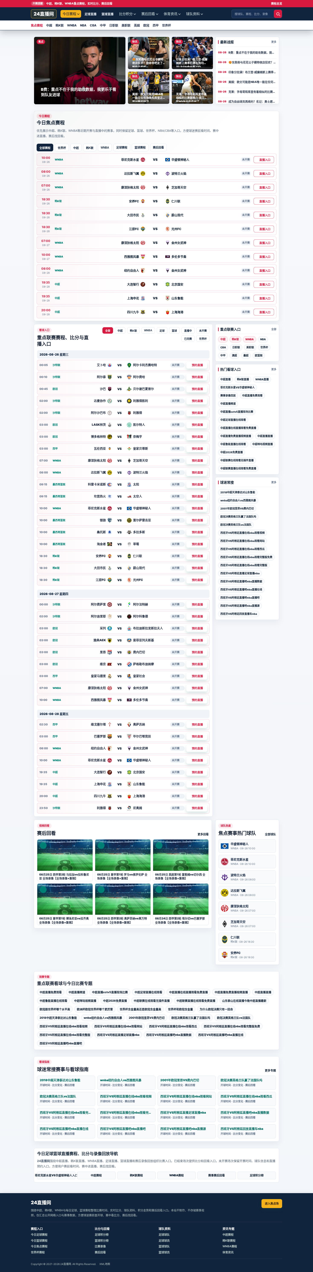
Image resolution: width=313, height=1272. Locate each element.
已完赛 (188, 338)
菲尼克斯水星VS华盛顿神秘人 (237, 387)
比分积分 (126, 14)
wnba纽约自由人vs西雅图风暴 (238, 500)
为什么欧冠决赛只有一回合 (216, 1009)
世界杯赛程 (38, 1252)
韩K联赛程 (136, 1175)
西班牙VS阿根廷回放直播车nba (238, 613)
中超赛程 (96, 1175)
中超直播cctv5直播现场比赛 (236, 411)
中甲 (103, 25)
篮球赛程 (140, 147)
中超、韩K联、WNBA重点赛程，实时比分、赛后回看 (72, 3)
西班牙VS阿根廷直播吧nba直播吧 (240, 597)
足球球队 (164, 1234)
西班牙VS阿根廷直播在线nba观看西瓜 (242, 549)
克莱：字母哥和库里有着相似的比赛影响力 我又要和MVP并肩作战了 (252, 91)
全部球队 (270, 834)
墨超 (245, 355)
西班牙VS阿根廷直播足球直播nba (240, 573)
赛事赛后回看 (216, 1175)
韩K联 (60, 25)
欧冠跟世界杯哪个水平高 (55, 1009)
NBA (83, 25)
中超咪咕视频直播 (262, 444)
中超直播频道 (228, 403)
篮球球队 (164, 1246)
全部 (107, 330)
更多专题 (270, 1070)
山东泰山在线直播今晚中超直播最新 (244, 1000)
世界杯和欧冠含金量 (180, 1009)
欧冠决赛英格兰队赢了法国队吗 (238, 516)
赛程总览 (276, 3)
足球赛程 (121, 147)
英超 (137, 25)
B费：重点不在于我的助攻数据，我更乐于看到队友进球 (252, 52)
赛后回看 (148, 14)
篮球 (174, 330)
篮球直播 (107, 14)
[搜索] (278, 14)
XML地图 (104, 1264)
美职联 (126, 25)
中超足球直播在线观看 (233, 419)
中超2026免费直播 (231, 452)
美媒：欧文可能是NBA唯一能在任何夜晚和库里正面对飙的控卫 (252, 82)
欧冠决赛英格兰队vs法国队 (235, 524)
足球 (162, 330)
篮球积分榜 (102, 1240)
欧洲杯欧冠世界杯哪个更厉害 (95, 1009)
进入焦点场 (272, 1203)
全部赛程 (44, 147)
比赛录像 (100, 1246)
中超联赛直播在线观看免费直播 (238, 468)
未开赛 (203, 330)
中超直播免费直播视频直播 (235, 436)
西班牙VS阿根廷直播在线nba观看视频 (242, 532)
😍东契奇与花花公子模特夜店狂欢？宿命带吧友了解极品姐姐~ (252, 62)
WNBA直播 (262, 379)
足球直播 (90, 14)
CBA (93, 25)
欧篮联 (259, 355)
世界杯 (166, 25)
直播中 (188, 330)
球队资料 (193, 14)
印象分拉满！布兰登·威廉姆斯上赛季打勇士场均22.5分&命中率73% (252, 72)
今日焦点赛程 (39, 1246)
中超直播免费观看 (252, 395)
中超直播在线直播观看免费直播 (238, 428)
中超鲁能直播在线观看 (233, 444)
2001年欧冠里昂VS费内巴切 (237, 508)
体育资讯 (170, 14)
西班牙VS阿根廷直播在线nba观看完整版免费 (246, 557)
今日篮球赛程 (39, 1240)
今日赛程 (69, 14)
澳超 (234, 355)
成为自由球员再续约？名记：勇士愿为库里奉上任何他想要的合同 (252, 101)
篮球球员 (164, 1252)
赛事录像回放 (228, 395)
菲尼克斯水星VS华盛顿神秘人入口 (56, 1175)
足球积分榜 (257, 1175)
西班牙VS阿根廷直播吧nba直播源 (240, 605)
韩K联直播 (243, 379)
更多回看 (203, 834)
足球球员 (164, 1240)
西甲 (156, 25)
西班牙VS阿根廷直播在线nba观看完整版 (243, 565)
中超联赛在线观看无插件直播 (237, 460)
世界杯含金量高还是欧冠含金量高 (140, 1009)
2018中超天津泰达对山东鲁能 (237, 492)
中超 (49, 25)
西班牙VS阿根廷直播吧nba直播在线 (241, 589)
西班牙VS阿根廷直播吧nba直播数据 (241, 581)
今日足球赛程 (39, 1234)
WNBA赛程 (176, 1175)
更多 (273, 41)
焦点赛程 (37, 25)
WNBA (72, 25)
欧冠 (146, 25)
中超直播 (225, 379)
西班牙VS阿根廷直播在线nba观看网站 (242, 541)
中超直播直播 (265, 436)
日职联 (113, 25)
